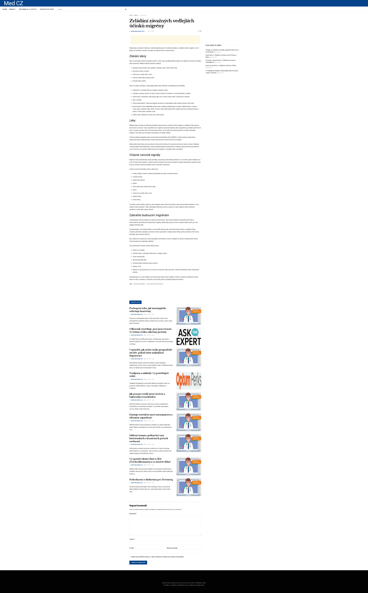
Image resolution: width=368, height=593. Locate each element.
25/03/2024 (148, 335)
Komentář (133, 514)
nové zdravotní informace (155, 284)
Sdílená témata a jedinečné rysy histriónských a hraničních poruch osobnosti (148, 438)
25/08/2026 (214, 57)
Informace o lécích (28, 9)
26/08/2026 (218, 52)
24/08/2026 (209, 67)
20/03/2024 (148, 379)
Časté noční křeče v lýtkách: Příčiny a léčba (221, 65)
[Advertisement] (165, 39)
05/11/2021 (151, 31)
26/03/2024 (148, 314)
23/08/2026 (221, 72)
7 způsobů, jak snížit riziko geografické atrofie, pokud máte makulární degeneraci (150, 352)
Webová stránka (172, 548)
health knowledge (139, 284)
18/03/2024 (148, 420)
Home (4, 9)
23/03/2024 (148, 359)
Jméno (132, 539)
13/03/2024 (148, 465)
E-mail (132, 548)
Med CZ (13, 3)
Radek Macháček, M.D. (138, 31)
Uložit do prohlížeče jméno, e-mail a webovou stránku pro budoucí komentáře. (157, 557)
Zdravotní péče (47, 9)
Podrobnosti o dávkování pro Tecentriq (151, 479)
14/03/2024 (148, 444)
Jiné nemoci (143, 15)
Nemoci (12, 9)
